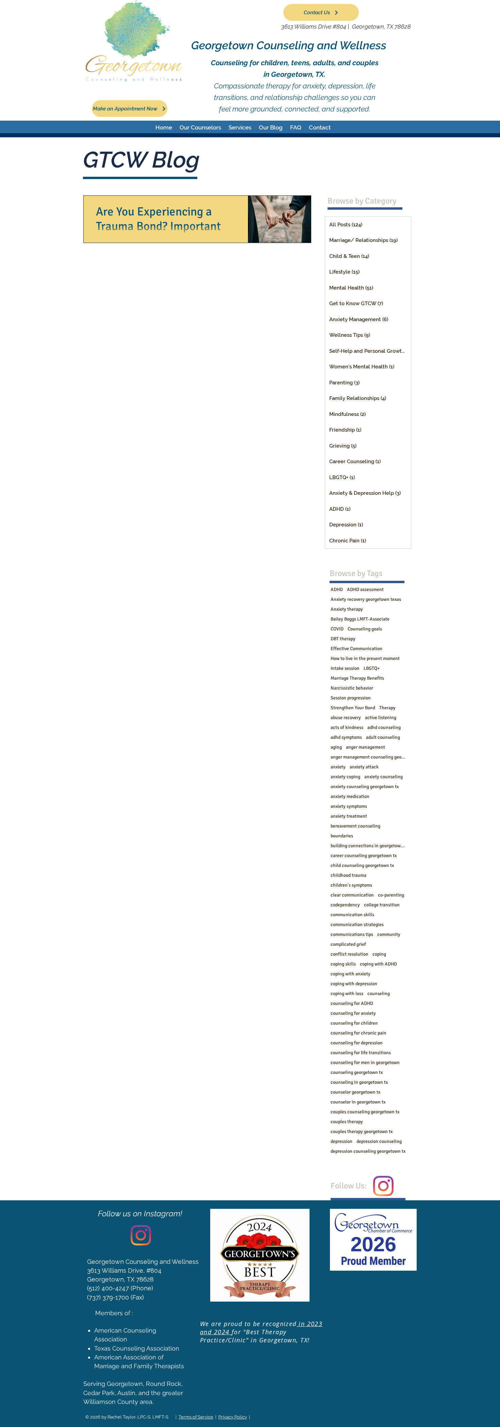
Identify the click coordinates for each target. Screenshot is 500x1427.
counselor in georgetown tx (358, 1102)
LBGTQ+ (372, 668)
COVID (337, 629)
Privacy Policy (232, 1417)
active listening (380, 717)
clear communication (352, 895)
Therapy (387, 708)
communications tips (352, 934)
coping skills (343, 964)
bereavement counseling (355, 826)
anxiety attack (364, 767)
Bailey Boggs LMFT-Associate (360, 619)
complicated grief (348, 944)
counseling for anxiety (353, 1013)
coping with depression (354, 984)
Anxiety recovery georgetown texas (366, 599)
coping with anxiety (350, 974)
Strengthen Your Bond (353, 708)
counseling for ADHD (352, 1003)
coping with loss (347, 993)
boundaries (342, 836)
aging (336, 747)
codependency (345, 905)
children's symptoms (351, 885)
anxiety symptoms (349, 806)
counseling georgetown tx (357, 1072)
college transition (382, 905)
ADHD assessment (365, 589)
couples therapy (347, 1122)
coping (379, 954)
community (388, 934)
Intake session (345, 668)
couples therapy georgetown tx (362, 1131)
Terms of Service (196, 1417)
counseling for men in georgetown (365, 1062)
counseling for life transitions (361, 1053)
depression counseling (379, 1141)
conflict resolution (349, 954)
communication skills (352, 915)
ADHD (337, 589)
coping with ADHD (378, 964)
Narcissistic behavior (352, 688)
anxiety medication (350, 796)
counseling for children (354, 1023)
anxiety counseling (383, 777)
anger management (365, 747)
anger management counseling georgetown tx (368, 757)
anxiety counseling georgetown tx (365, 786)
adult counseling (383, 737)
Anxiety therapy (347, 609)
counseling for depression (357, 1043)
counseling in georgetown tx (359, 1082)
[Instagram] (383, 1186)
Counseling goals (365, 629)
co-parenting (391, 895)
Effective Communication (356, 648)
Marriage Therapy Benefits (357, 678)
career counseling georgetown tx (364, 855)
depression (341, 1141)
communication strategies (357, 924)
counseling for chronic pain (358, 1033)
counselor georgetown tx (355, 1092)
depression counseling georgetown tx (368, 1151)
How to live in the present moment (365, 658)
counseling (378, 993)
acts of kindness (347, 727)
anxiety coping (345, 777)
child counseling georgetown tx (362, 865)
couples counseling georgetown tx (365, 1112)
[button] (200, 127)
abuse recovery (346, 717)
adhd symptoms (346, 737)
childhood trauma (348, 875)
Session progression (351, 698)
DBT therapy (343, 639)
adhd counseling (384, 727)
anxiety (338, 767)
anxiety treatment (349, 816)
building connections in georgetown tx (368, 846)
